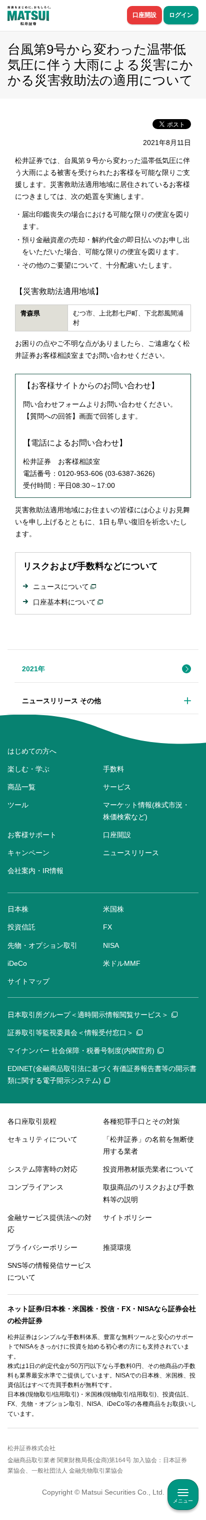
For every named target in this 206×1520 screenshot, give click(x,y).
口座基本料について (64, 602)
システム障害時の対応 (43, 1169)
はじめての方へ (32, 751)
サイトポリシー (127, 1217)
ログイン (181, 14)
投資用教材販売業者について (148, 1169)
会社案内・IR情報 (36, 871)
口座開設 (144, 14)
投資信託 (22, 927)
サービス (117, 787)
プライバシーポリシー (43, 1247)
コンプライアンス (36, 1187)
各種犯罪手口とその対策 (141, 1121)
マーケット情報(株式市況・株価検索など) (146, 811)
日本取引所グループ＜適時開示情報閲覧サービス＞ (88, 1015)
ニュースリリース (131, 853)
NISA (111, 945)
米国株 (113, 909)
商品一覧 (22, 787)
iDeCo (17, 963)
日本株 (18, 909)
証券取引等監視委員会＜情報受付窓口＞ (71, 1033)
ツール (18, 805)
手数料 (113, 769)
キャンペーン (29, 853)
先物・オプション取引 (43, 945)
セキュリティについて (43, 1139)
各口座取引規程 (32, 1121)
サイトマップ (29, 981)
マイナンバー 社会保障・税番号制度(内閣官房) (81, 1051)
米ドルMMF (121, 963)
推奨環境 (117, 1247)
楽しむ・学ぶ (29, 769)
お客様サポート (32, 835)
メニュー (183, 1501)
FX (107, 927)
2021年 (33, 669)
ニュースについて (61, 587)
